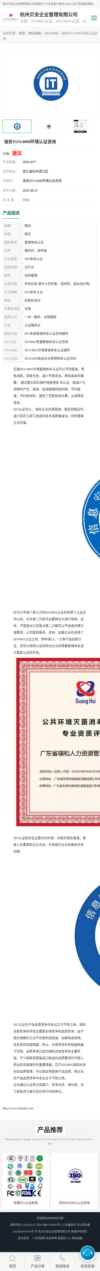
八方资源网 (38, 1238)
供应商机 (35, 33)
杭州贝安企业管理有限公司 (54, 1231)
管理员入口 (64, 1238)
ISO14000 (51, 33)
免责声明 (51, 1238)
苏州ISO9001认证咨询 (30, 1203)
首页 (22, 33)
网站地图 (77, 1238)
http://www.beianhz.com (18, 1108)
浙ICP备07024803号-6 (49, 1224)
